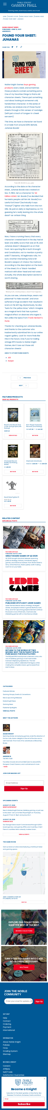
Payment (7, 1027)
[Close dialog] (44, 1078)
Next (21, 385)
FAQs (5, 1048)
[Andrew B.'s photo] (24, 750)
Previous (27, 378)
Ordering (7, 1024)
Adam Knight (8, 734)
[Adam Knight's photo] (24, 727)
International (9, 1030)
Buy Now (35, 435)
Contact (7, 1021)
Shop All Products (10, 399)
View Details (13, 435)
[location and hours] (24, 873)
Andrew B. (6, 31)
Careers (6, 1066)
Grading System (10, 1051)
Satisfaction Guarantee (13, 1075)
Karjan (11, 360)
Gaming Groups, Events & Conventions (17, 694)
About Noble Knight (12, 1042)
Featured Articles (9, 691)
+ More (5, 766)
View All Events (24, 834)
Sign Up (24, 789)
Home (4, 16)
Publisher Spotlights (10, 708)
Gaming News (39, 16)
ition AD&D (12, 196)
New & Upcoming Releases (12, 698)
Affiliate (6, 1069)
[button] (12, 47)
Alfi (9, 357)
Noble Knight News (26, 16)
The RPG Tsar (7, 759)
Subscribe (24, 1104)
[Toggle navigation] (5, 4)
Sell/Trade (7, 1072)
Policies (6, 1045)
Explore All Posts (9, 521)
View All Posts (9, 711)
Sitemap (7, 1054)
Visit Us (24, 902)
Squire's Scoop (13, 16)
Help (5, 1018)
